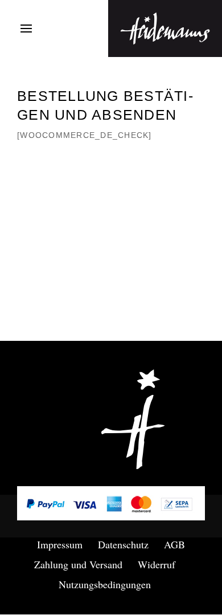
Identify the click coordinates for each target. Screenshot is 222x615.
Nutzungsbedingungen (105, 584)
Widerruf (156, 564)
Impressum (60, 544)
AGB (174, 544)
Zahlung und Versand (78, 564)
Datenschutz (123, 544)
